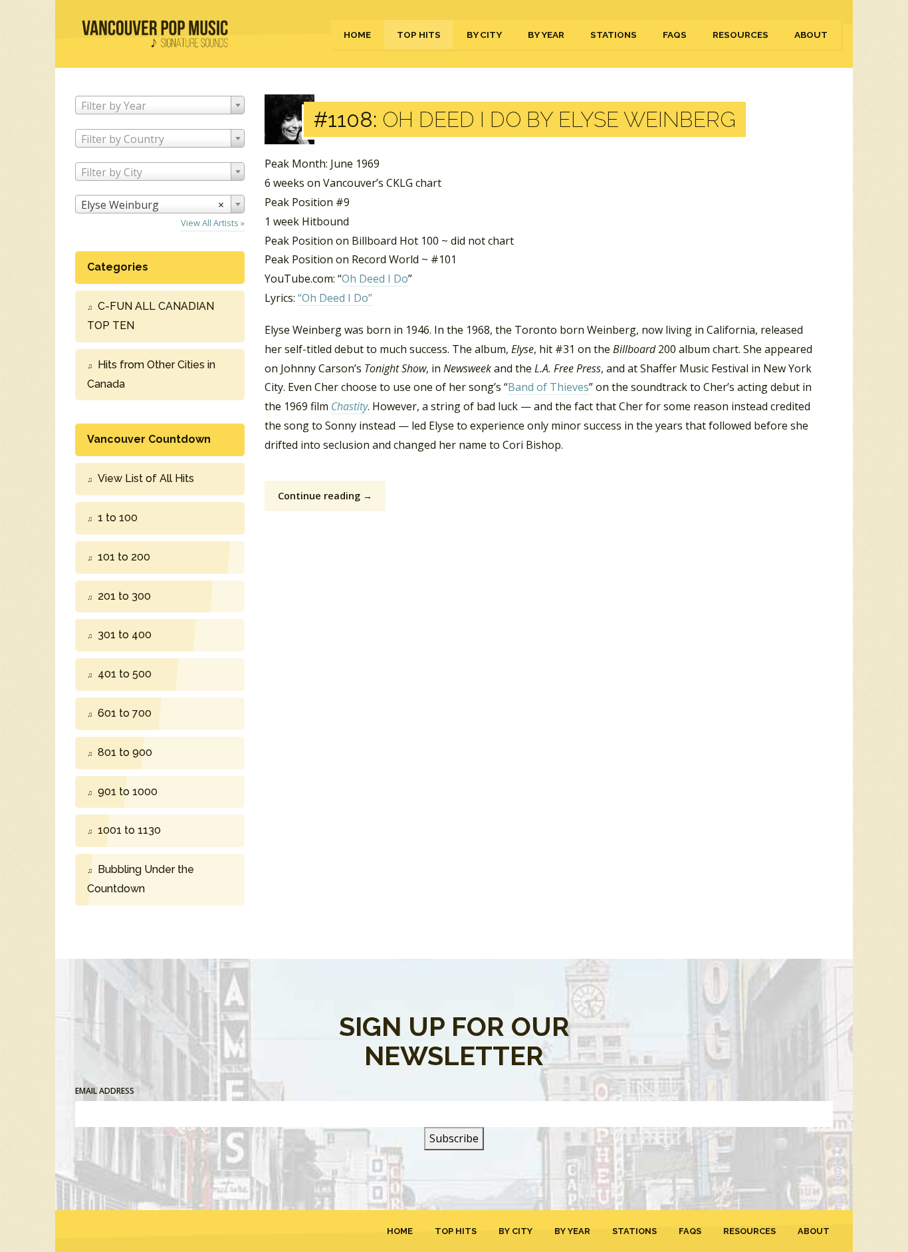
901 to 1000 (128, 791)
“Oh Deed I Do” (335, 298)
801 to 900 (125, 752)
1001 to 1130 (129, 830)
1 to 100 (118, 517)
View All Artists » (213, 223)
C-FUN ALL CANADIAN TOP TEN (150, 316)
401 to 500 (125, 674)
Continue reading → (325, 495)
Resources (740, 34)
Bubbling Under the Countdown (140, 879)
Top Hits (419, 34)
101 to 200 (124, 557)
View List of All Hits (146, 478)
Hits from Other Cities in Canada (151, 374)
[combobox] (160, 105)
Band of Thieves (548, 387)
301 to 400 (125, 634)
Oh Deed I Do (375, 278)
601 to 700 (125, 713)
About (811, 34)
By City (484, 34)
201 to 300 (124, 596)
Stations (613, 34)
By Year (546, 34)
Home (357, 34)
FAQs (675, 34)
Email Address (104, 1090)
